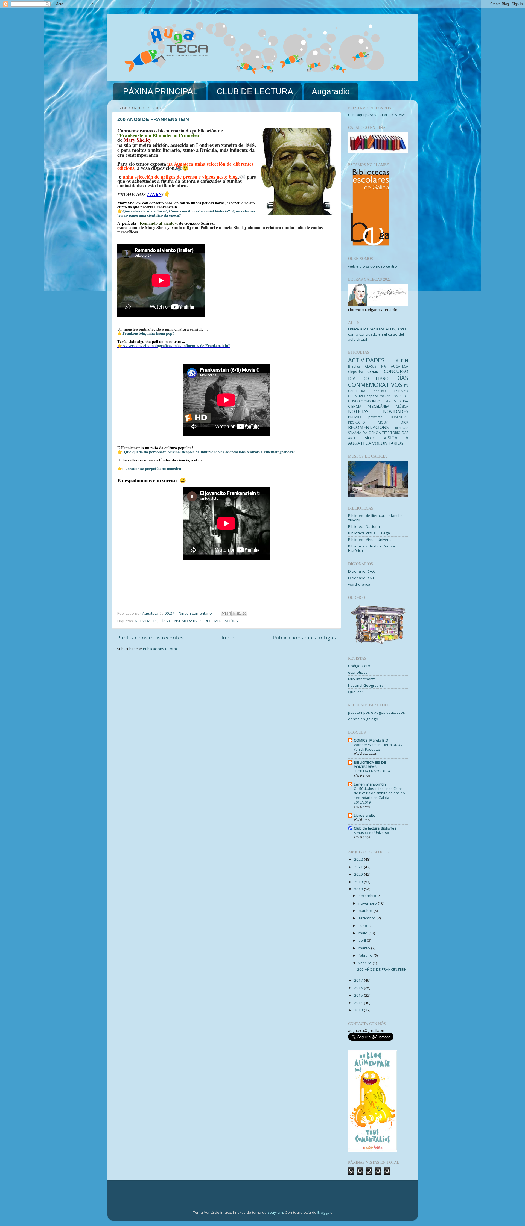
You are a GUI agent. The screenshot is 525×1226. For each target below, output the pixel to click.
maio (363, 933)
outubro (366, 910)
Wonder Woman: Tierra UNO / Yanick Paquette (378, 747)
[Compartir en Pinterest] (244, 613)
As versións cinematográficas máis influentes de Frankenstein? (176, 345)
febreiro (366, 955)
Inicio (227, 637)
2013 (359, 1010)
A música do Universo (371, 832)
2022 (359, 859)
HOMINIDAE (399, 396)
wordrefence (359, 584)
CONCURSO (396, 371)
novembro (368, 903)
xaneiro (365, 962)
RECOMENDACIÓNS (221, 620)
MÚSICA (402, 406)
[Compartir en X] (234, 613)
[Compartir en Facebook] (239, 613)
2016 (359, 987)
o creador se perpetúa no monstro (152, 468)
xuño (363, 925)
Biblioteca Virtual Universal (370, 539)
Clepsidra (355, 371)
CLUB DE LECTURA (255, 91)
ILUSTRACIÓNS (359, 401)
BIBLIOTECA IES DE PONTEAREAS (370, 764)
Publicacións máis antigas (304, 637)
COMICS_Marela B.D (371, 740)
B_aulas (354, 366)
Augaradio (331, 91)
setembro (367, 918)
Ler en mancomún (370, 784)
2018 (359, 889)
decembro (367, 895)
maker (387, 401)
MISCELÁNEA (378, 406)
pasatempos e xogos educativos (376, 712)
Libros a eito (364, 815)
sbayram (275, 1212)
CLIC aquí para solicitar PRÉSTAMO (377, 114)
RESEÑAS (401, 427)
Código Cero (359, 665)
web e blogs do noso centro (372, 266)
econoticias (358, 672)
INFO (376, 401)
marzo (364, 948)
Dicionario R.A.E (361, 577)
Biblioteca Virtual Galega (369, 533)
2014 (359, 1002)
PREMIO (354, 416)
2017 (359, 980)
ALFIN (402, 361)
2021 (359, 866)
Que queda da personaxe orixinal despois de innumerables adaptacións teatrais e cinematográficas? (208, 452)
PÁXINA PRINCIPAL (160, 91)
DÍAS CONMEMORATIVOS (181, 620)
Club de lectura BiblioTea (375, 828)
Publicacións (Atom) (160, 648)
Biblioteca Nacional (364, 526)
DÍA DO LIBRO (368, 378)
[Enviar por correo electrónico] (223, 613)
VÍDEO (370, 438)
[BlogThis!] (229, 613)
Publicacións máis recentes (150, 637)
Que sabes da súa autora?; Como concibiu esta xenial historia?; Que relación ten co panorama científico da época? (186, 213)
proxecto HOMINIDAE (388, 417)
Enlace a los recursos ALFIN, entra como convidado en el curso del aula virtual (377, 334)
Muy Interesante (362, 678)
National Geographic (365, 685)
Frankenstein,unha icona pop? (148, 333)
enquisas (380, 391)
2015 (359, 995)
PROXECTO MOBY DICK (378, 422)
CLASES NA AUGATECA (386, 366)
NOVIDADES (395, 411)
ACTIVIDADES (146, 620)
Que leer (355, 691)
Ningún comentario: (196, 613)
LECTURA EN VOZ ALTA (372, 771)
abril (362, 940)
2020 (359, 874)
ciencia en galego (363, 718)
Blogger (324, 1212)
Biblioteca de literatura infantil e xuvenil (375, 517)
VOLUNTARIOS (387, 443)
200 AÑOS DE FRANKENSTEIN (153, 119)
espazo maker (378, 396)
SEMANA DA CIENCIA (364, 432)
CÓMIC (373, 371)
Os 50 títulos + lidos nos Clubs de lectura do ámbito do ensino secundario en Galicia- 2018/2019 (379, 795)
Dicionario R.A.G (362, 571)
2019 (359, 881)
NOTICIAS (358, 411)
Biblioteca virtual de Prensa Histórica (371, 548)
